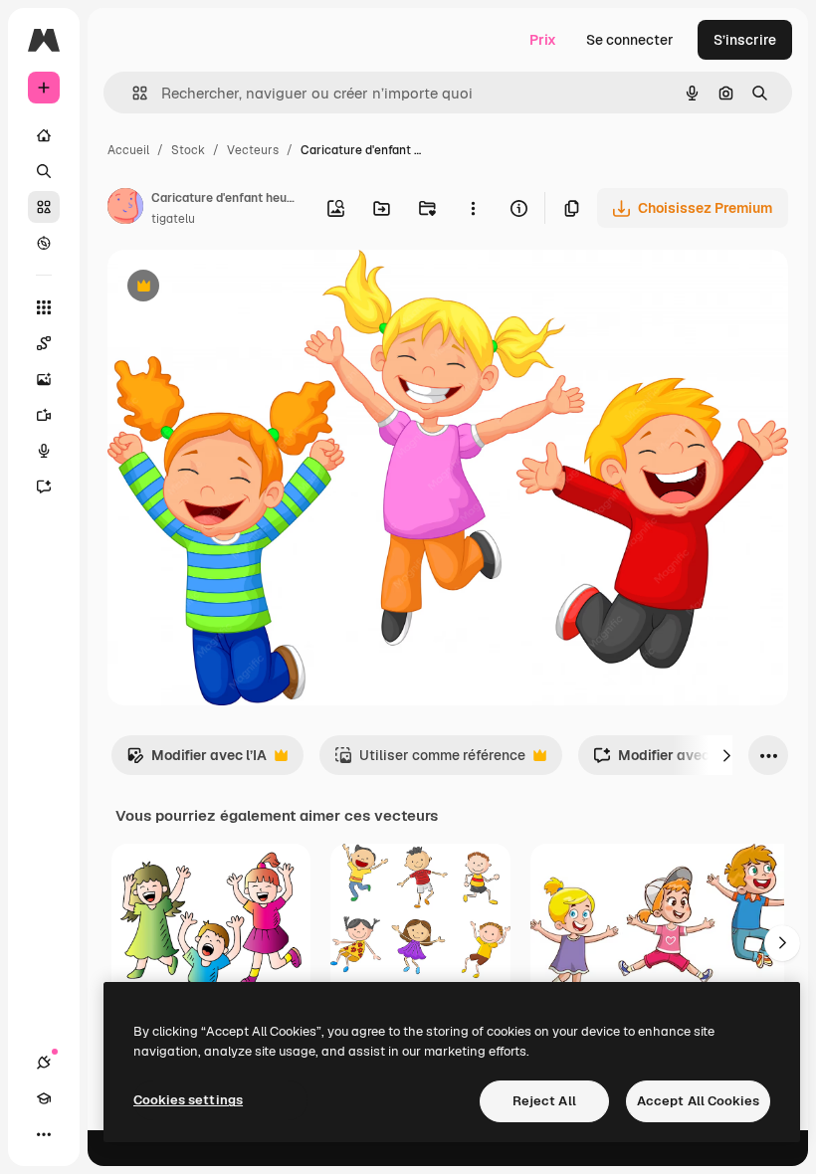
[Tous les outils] (44, 307)
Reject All (544, 1100)
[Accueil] (44, 135)
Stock (188, 150)
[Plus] (44, 1134)
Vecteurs (253, 150)
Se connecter (630, 40)
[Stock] (44, 207)
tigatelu (173, 219)
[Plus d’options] (473, 208)
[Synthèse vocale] (44, 451)
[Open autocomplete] (131, 93)
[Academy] (44, 1098)
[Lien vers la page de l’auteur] (125, 209)
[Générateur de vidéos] (44, 415)
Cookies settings (188, 1099)
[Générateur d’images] (44, 379)
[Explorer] (44, 243)
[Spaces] (44, 343)
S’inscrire (745, 40)
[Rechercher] (44, 171)
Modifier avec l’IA (196, 760)
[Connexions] (44, 1062)
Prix (542, 40)
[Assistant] (44, 486)
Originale (239, 288)
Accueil (128, 150)
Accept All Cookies (698, 1100)
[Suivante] (726, 755)
